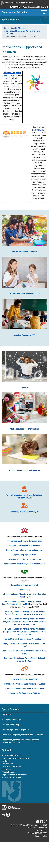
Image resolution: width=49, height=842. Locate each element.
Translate (14, 7)
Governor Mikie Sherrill (11, 755)
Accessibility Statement (11, 777)
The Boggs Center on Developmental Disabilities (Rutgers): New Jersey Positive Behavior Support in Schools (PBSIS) (24, 631)
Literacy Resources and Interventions (24, 293)
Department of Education (14, 12)
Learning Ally (24, 589)
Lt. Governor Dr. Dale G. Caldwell (15, 758)
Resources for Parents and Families (24, 693)
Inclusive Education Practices (24, 252)
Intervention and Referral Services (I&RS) (24, 541)
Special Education (11, 19)
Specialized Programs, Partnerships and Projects (23, 32)
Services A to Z (8, 764)
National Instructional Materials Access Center (24, 688)
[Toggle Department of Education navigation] (44, 12)
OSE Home (6, 715)
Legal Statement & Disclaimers (15, 775)
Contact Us (6, 769)
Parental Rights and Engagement (15, 730)
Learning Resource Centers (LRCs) (24, 679)
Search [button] (44, 7)
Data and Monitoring (10, 725)
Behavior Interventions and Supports (24, 470)
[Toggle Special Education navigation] (44, 20)
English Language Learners (24, 555)
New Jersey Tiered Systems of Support (24, 559)
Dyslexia (24, 387)
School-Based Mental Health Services (24, 545)
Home (6, 28)
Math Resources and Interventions (24, 429)
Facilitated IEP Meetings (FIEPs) (24, 585)
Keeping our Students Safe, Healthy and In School (24, 564)
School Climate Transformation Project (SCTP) (24, 639)
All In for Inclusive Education (15, 594)
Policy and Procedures (11, 720)
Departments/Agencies (11, 766)
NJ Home (5, 761)
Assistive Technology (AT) (25, 335)
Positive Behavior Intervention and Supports (24, 550)
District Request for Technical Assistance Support (24, 684)
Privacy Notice (8, 772)
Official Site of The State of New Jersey (18, 3)
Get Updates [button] (32, 7)
